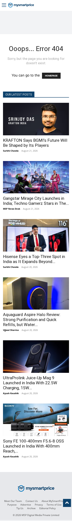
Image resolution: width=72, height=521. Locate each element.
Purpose (12, 504)
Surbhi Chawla (11, 150)
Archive (31, 508)
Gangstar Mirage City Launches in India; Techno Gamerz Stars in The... (36, 201)
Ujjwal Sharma (11, 329)
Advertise (25, 504)
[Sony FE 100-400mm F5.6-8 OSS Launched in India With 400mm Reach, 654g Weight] (36, 420)
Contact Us (32, 501)
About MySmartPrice (53, 501)
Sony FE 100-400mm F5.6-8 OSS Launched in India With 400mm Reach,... (33, 446)
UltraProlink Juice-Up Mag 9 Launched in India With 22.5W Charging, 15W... (30, 382)
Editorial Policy (47, 508)
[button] (4, 5)
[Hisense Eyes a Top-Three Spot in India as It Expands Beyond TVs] (36, 235)
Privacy (39, 504)
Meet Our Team (13, 501)
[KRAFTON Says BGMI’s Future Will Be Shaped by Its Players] (36, 119)
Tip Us (19, 508)
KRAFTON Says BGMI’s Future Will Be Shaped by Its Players (35, 143)
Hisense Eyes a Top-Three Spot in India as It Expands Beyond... (34, 259)
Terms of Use (54, 504)
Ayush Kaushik (11, 393)
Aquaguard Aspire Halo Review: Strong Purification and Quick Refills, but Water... (31, 319)
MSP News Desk (11, 208)
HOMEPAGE (51, 75)
